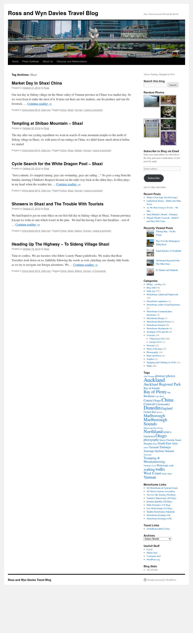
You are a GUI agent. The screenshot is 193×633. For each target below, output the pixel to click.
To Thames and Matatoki (167, 269)
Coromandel (162, 404)
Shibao (78, 150)
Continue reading (39, 104)
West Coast (152, 473)
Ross (46, 87)
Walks (149, 365)
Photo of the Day (154, 348)
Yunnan (79, 109)
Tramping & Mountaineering (154, 460)
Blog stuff (151, 287)
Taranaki (154, 447)
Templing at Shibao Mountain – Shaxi (47, 123)
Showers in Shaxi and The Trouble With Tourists (57, 204)
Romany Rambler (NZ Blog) (159, 501)
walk (171, 465)
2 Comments (99, 270)
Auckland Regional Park (162, 384)
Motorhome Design (155, 318)
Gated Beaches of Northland (168, 250)
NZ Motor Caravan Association (161, 491)
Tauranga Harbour (154, 451)
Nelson (160, 428)
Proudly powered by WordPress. (162, 579)
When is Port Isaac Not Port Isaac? (162, 197)
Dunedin (152, 407)
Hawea (159, 412)
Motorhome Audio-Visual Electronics (163, 304)
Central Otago (152, 400)
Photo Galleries (30, 61)
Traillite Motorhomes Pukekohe (161, 511)
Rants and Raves (154, 355)
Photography (152, 352)
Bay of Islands (152, 388)
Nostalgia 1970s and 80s (158, 331)
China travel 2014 (31, 109)
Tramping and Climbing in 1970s (161, 362)
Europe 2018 (155, 341)
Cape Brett (159, 396)
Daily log (45, 109)
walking (149, 469)
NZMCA (167, 432)
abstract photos (165, 376)
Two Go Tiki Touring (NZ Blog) (161, 494)
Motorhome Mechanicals (158, 328)
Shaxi (71, 109)
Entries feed (152, 552)
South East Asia (168, 443)
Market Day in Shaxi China (37, 83)
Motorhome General (156, 324)
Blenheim (149, 396)
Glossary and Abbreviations (72, 61)
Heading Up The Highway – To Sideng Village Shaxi (60, 244)
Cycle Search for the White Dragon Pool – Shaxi (57, 163)
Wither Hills (167, 473)
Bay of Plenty (155, 391)
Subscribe (154, 178)
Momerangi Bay (150, 428)
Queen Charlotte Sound (170, 439)
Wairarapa (162, 465)
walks (160, 469)
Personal (150, 345)
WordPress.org (153, 559)
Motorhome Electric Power (159, 321)
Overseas (151, 335)
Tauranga (165, 447)
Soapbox (151, 358)
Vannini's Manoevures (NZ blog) (161, 498)
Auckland (154, 379)
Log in (149, 549)
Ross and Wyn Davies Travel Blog (53, 13)
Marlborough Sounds (155, 421)
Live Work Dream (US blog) (159, 508)
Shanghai (148, 443)
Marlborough (154, 415)
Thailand (169, 451)
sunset (146, 447)
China (63, 109)
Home (15, 61)
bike (169, 392)
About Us (48, 61)
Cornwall (149, 404)
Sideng (78, 230)
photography (151, 440)
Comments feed (154, 555)
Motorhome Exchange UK (158, 515)
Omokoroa (149, 436)
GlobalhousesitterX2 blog (158, 528)
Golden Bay (150, 412)
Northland (153, 431)
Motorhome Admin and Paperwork (162, 294)
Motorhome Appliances (157, 301)
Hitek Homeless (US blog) (159, 504)
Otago (161, 436)
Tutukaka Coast (150, 465)
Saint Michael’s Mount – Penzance (162, 214)
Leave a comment (93, 109)
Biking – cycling (154, 284)
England (166, 408)
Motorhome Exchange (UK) (159, 518)
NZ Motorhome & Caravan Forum (162, 487)
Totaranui (147, 454)
